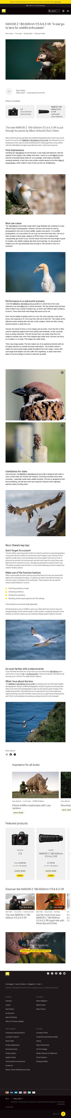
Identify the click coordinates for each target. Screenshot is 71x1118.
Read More (18, 813)
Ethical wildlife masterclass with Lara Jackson (31, 807)
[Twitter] (60, 973)
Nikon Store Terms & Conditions (46, 1102)
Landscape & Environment (36, 93)
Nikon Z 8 (56, 155)
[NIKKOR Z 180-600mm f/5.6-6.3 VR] (51, 838)
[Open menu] (68, 11)
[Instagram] (52, 973)
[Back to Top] (63, 1114)
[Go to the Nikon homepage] (4, 11)
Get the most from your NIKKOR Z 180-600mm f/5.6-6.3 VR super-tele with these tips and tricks (50, 919)
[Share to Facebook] (11, 754)
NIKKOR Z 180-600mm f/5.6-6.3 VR (35, 140)
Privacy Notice (23, 1102)
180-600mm (19, 153)
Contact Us (14, 1102)
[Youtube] (64, 973)
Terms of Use (32, 1102)
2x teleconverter (32, 674)
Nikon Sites (17, 1099)
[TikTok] (48, 973)
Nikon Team (9, 912)
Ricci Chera (9, 34)
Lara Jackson (16, 801)
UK (7, 1099)
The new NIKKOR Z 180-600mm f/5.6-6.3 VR (18, 916)
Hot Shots (57, 912)
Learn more (20, 871)
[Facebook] (56, 973)
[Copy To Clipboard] (7, 754)
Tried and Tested (39, 34)
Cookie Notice (61, 1102)
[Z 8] (20, 838)
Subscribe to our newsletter (35, 951)
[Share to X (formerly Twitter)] (15, 754)
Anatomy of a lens (28, 912)
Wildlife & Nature (38, 801)
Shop (20, 875)
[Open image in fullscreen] (62, 42)
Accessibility (61, 1104)
